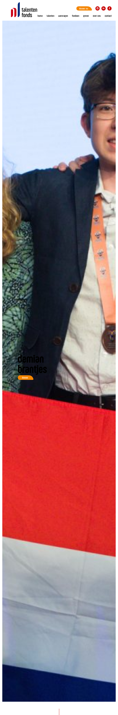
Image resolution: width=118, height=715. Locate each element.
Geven (86, 15)
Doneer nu (83, 8)
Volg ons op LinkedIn (103, 9)
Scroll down (59, 706)
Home (24, 9)
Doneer (25, 377)
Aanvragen (63, 15)
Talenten (50, 15)
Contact (108, 15)
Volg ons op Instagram (97, 9)
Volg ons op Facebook (109, 9)
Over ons (97, 15)
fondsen (75, 15)
